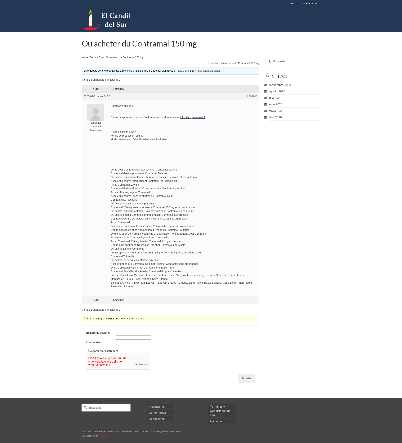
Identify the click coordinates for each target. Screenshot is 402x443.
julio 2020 (275, 97)
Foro (101, 57)
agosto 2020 (277, 91)
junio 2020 (275, 104)
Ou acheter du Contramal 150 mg (240, 63)
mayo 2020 (276, 110)
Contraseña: (93, 342)
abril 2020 (275, 117)
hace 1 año (183, 70)
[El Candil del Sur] (119, 19)
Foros (93, 57)
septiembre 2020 (280, 85)
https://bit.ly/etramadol (192, 117)
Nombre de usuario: (98, 332)
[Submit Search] (268, 61)
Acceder (246, 378)
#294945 (252, 96)
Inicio (85, 57)
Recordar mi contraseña (104, 351)
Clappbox (103, 436)
